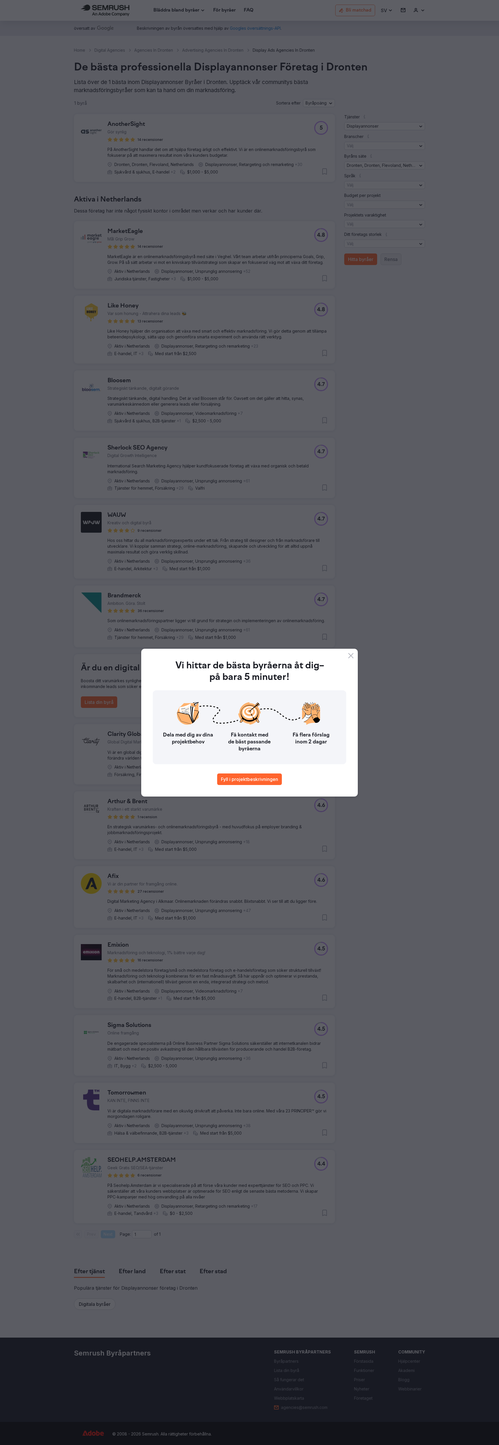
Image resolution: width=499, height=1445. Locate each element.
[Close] (351, 656)
